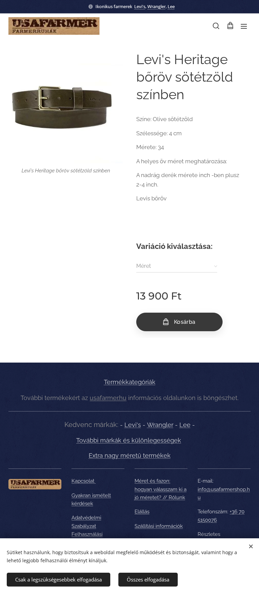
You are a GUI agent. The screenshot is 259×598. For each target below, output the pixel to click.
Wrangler (156, 6)
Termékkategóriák (129, 382)
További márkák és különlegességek (128, 440)
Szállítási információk (159, 526)
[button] (216, 26)
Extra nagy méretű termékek (130, 455)
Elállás (142, 512)
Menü (244, 26)
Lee (171, 6)
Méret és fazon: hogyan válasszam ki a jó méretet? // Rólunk (160, 489)
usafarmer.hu (108, 397)
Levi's (139, 6)
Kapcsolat (83, 481)
